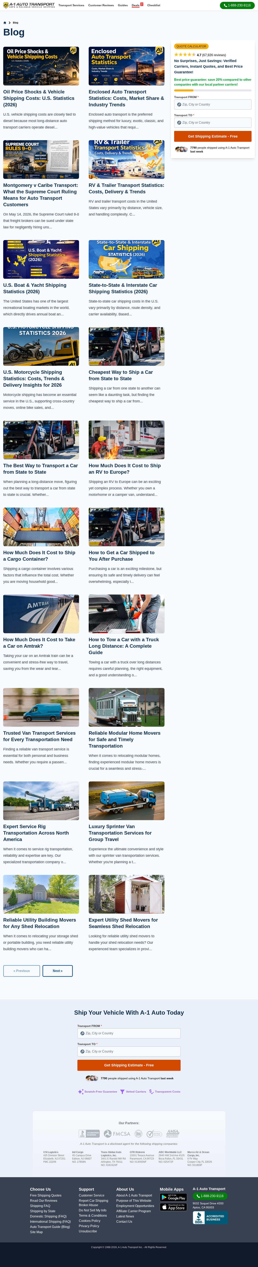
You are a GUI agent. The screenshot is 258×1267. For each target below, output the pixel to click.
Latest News (125, 1216)
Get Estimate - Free (213, 136)
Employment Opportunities (135, 1206)
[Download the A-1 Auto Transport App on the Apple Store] (173, 1207)
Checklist (153, 5)
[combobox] (213, 104)
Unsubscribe (88, 1231)
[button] (237, 5)
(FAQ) (62, 1216)
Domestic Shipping (44, 1216)
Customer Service (91, 1195)
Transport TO (184, 115)
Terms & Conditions (93, 1215)
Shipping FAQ (40, 1206)
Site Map (36, 1232)
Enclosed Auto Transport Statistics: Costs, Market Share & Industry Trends (126, 98)
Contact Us (124, 1221)
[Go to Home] (4, 22)
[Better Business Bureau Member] (210, 1217)
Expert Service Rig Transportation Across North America (36, 833)
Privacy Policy (89, 1226)
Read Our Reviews (43, 1200)
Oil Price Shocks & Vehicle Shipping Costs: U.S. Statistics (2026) (38, 98)
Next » (57, 971)
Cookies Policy (89, 1220)
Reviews (101, 5)
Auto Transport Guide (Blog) (50, 1227)
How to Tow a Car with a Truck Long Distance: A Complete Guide (124, 646)
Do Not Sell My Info (92, 1210)
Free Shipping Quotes (45, 1195)
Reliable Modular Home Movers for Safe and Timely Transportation (124, 739)
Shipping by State (42, 1211)
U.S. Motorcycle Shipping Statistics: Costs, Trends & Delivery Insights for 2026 (33, 378)
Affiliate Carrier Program (133, 1211)
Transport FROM (186, 97)
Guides (123, 5)
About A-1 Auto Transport (134, 1195)
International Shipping (46, 1221)
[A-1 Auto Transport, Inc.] (29, 5)
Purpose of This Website (133, 1200)
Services (71, 5)
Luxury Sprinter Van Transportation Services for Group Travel (120, 833)
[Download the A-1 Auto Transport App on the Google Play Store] (173, 1197)
